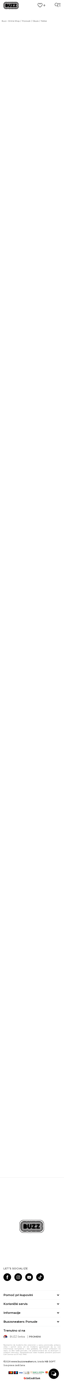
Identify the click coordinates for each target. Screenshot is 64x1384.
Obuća (36, 21)
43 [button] (46, 399)
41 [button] (47, 390)
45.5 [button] (12, 416)
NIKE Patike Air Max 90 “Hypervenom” (32, 1147)
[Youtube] (29, 1277)
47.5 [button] (12, 425)
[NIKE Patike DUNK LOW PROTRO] (32, 874)
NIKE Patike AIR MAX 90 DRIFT (32, 984)
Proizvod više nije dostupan (30, 441)
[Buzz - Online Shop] (11, 5)
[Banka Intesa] (37, 1372)
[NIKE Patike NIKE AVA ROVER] (32, 711)
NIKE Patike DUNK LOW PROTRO (32, 903)
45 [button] (47, 408)
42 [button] (12, 399)
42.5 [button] (29, 399)
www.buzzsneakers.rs (23, 1361)
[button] (57, 735)
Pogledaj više (32, 16)
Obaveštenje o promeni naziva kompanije (32, 11)
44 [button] (12, 408)
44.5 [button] (29, 408)
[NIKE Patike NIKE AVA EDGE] (32, 1036)
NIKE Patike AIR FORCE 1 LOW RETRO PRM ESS (32, 824)
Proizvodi (26, 21)
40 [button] (12, 390)
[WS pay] (26, 1372)
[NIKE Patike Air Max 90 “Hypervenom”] (32, 1117)
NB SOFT (50, 1361)
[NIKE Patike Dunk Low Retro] (8, 465)
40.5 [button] (29, 390)
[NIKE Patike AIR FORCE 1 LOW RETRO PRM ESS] (32, 792)
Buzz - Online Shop (11, 21)
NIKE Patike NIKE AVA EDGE (32, 1066)
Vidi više (32, 656)
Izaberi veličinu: (13, 384)
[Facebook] (7, 1277)
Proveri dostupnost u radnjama (26, 581)
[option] (22, 649)
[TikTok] (40, 1277)
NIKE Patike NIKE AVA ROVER (32, 741)
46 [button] (29, 416)
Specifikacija (12, 571)
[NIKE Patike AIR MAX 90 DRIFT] (32, 955)
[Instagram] (18, 1277)
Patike (44, 21)
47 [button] (47, 416)
